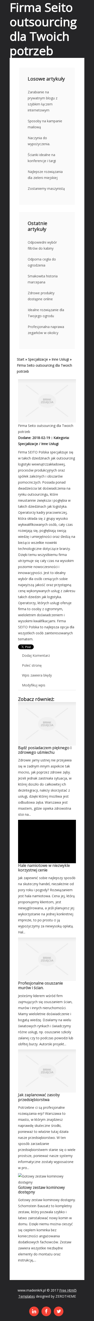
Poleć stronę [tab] (32, 665)
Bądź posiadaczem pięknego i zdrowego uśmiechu (44, 750)
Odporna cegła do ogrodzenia (42, 262)
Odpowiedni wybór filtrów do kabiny (42, 245)
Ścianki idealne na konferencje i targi (42, 157)
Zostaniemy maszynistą (46, 188)
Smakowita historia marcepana (43, 279)
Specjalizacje (38, 359)
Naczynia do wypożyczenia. (39, 141)
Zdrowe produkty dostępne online (41, 296)
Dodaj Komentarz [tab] (36, 655)
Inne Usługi (60, 359)
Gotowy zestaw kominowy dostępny (41, 1190)
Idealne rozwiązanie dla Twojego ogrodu (46, 313)
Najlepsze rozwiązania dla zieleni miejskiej (45, 174)
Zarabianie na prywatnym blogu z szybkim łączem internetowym (42, 101)
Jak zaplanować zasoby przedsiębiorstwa (39, 1097)
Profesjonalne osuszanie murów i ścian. (40, 985)
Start (20, 359)
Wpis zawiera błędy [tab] (37, 675)
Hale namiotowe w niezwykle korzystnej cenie (44, 868)
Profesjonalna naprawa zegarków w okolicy (46, 329)
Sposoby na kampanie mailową (45, 124)
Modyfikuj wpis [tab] (33, 685)
